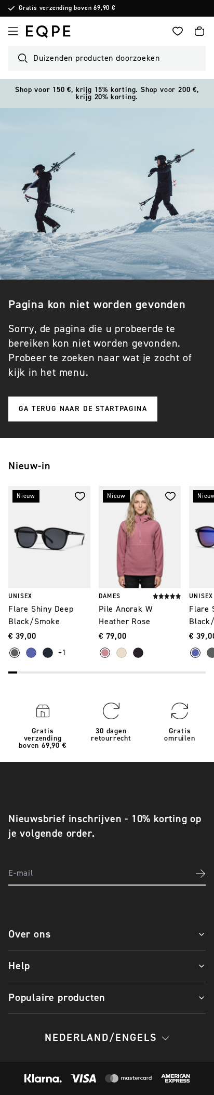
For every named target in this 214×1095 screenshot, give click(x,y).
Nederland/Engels (101, 1037)
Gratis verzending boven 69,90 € (67, 8)
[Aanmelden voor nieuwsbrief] (200, 873)
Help (19, 965)
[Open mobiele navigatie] (13, 31)
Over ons (29, 934)
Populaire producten (56, 997)
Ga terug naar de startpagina (83, 409)
